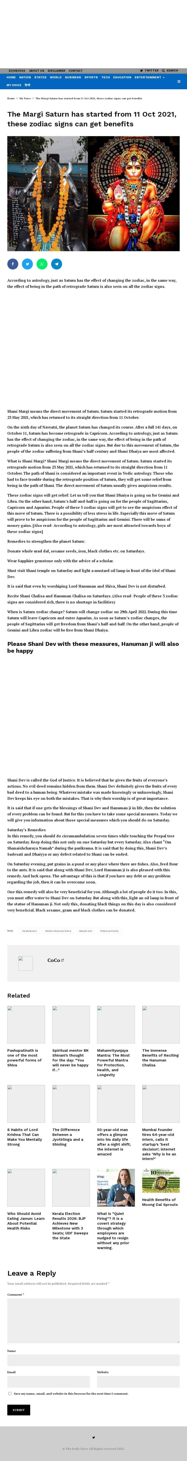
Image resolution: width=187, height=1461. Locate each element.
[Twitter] (94, 1437)
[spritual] (71, 1025)
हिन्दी (27, 85)
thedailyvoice (110, 931)
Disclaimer (56, 70)
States (40, 77)
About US (36, 70)
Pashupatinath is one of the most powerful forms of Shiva (24, 1057)
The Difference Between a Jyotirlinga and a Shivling (67, 1137)
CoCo (53, 960)
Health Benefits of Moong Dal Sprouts (160, 1202)
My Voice (14, 85)
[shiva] (26, 1025)
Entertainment (148, 77)
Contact (76, 70)
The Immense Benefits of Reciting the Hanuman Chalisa (160, 1057)
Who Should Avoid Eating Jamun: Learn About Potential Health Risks (26, 1221)
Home (11, 77)
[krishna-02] (26, 1104)
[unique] (161, 1104)
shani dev (86, 931)
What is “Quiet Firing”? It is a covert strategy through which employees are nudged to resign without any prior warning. (113, 1230)
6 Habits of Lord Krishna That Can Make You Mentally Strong (24, 1137)
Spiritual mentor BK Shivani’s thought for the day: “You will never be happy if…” (70, 1060)
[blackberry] (26, 1188)
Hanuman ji (30, 931)
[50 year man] (116, 1104)
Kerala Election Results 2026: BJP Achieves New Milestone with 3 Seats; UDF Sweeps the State (70, 1225)
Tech (105, 77)
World (56, 77)
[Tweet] (27, 264)
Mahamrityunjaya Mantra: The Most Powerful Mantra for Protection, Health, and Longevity (113, 1062)
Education (122, 77)
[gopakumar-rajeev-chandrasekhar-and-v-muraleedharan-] (71, 1188)
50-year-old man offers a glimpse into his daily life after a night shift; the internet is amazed (114, 1142)
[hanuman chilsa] (161, 1025)
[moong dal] (161, 1181)
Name (11, 1351)
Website (103, 1372)
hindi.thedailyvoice (58, 931)
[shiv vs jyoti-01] (71, 1104)
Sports (91, 77)
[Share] (12, 264)
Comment (15, 1294)
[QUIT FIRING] (116, 1188)
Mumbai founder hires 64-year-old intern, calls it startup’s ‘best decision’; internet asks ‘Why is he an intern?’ (159, 1144)
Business (73, 77)
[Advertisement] (93, 34)
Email (11, 1372)
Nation (25, 77)
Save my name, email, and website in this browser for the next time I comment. (71, 1393)
